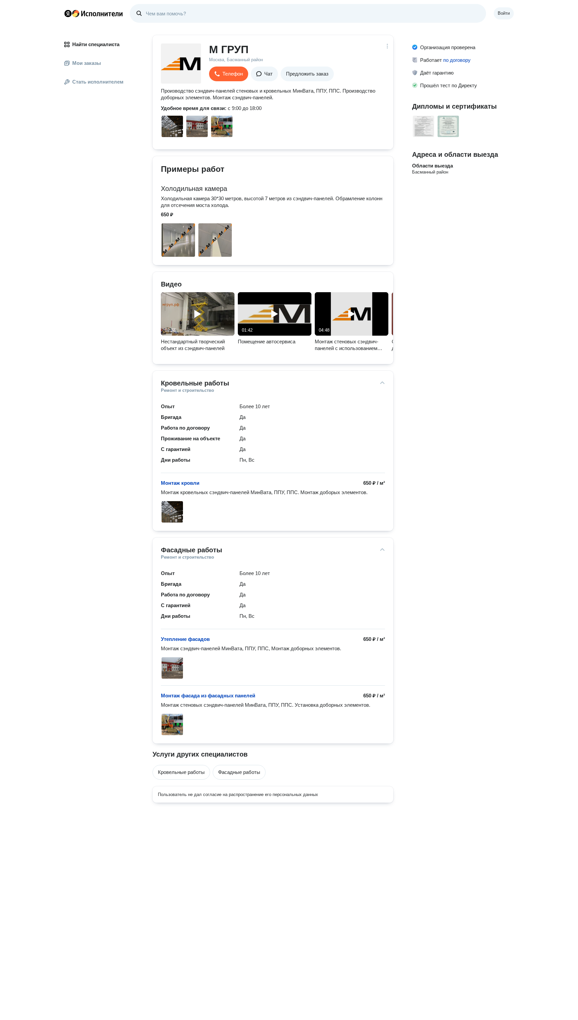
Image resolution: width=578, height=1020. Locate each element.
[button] (228, 74)
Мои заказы (86, 63)
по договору (457, 60)
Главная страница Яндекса (68, 13)
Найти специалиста (95, 44)
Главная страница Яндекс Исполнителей (93, 13)
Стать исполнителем (97, 82)
